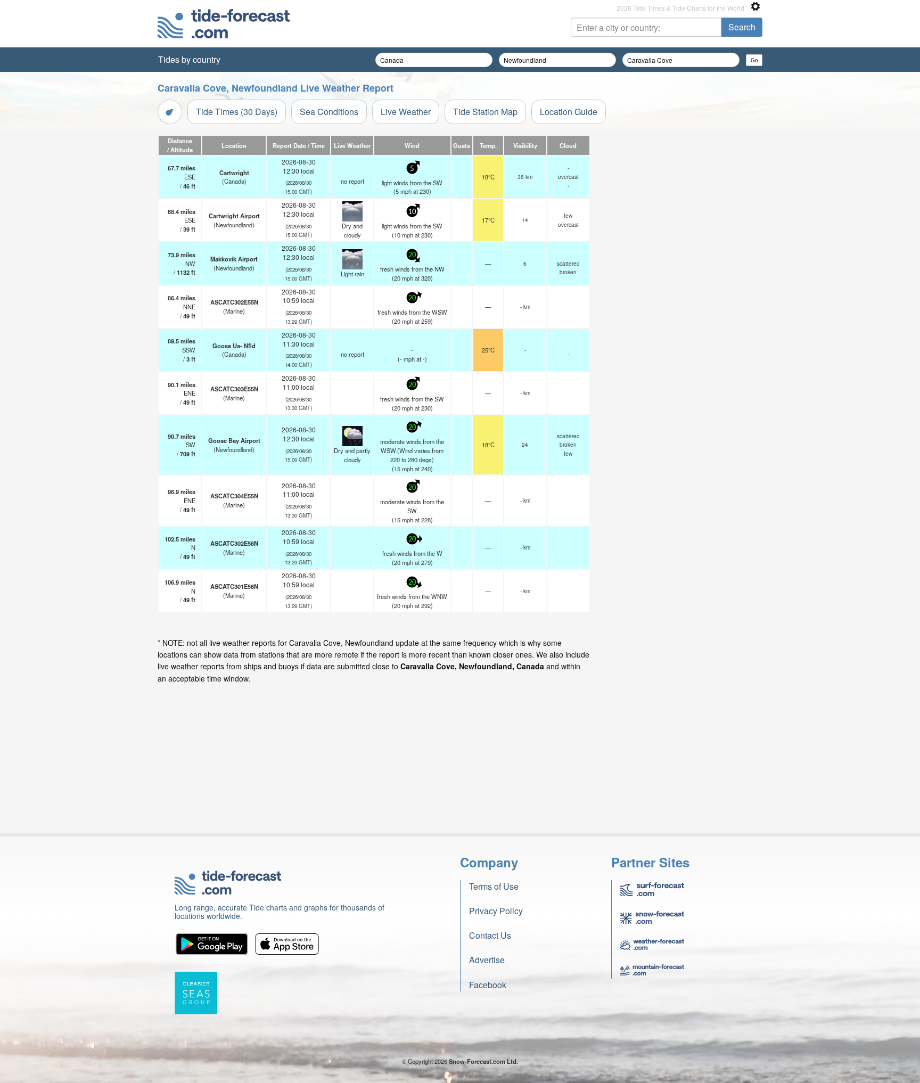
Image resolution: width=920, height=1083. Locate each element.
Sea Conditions (329, 111)
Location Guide (568, 111)
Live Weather (406, 111)
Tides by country (189, 59)
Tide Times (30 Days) (236, 111)
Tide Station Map (485, 111)
